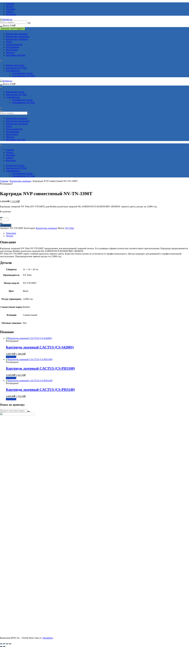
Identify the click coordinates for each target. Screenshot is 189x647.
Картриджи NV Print (16, 68)
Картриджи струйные (17, 39)
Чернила (10, 52)
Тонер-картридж (14, 44)
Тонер (9, 42)
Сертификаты (13, 70)
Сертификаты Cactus (22, 73)
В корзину (5, 225)
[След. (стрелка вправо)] (4, 646)
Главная (10, 3)
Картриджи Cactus (15, 65)
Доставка (10, 9)
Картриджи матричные (17, 36)
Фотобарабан (12, 47)
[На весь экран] (4, 643)
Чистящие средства (15, 55)
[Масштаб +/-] (1, 643)
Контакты (11, 14)
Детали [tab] (9, 236)
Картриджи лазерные (16, 34)
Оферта (9, 11)
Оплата (9, 6)
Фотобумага (12, 50)
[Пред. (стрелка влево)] (1, 646)
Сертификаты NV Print (23, 76)
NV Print (69, 228)
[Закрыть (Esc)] (10, 643)
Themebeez (47, 638)
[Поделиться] (7, 643)
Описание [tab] (11, 233)
